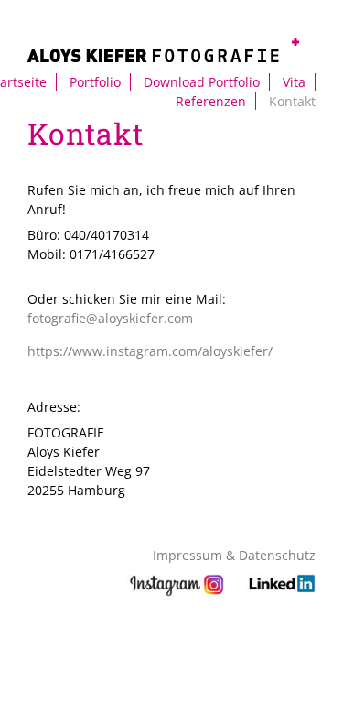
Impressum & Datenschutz (234, 555)
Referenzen (211, 101)
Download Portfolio (202, 82)
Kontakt (292, 101)
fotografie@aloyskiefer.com (110, 318)
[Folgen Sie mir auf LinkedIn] (280, 591)
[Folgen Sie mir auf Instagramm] (177, 591)
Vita (294, 82)
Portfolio (95, 82)
